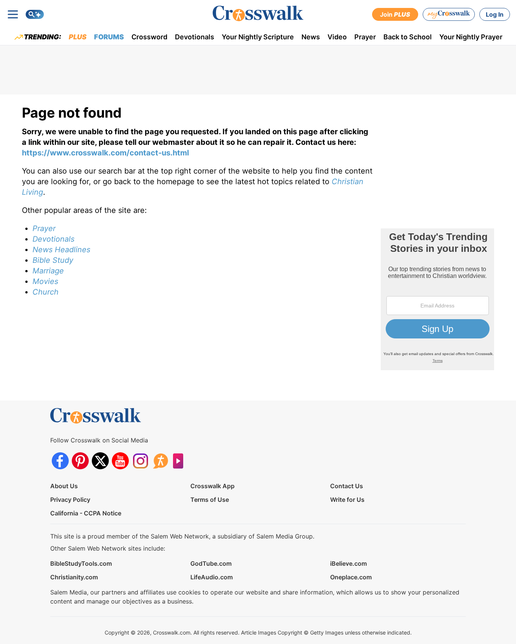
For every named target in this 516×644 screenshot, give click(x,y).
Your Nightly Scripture (258, 37)
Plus (78, 37)
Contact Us (346, 486)
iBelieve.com (348, 563)
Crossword (149, 37)
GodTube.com (211, 563)
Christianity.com (74, 577)
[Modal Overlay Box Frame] (437, 299)
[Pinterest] (80, 460)
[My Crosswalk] (449, 14)
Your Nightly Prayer (470, 37)
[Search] (35, 14)
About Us (64, 486)
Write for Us (347, 499)
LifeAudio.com (211, 577)
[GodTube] (180, 460)
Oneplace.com (351, 577)
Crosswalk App (212, 486)
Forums (109, 37)
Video (337, 37)
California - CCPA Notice (85, 513)
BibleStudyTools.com (81, 563)
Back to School (407, 37)
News (310, 37)
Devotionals (194, 37)
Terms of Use (209, 499)
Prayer (365, 37)
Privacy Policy (70, 499)
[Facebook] (60, 460)
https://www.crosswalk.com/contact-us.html (105, 152)
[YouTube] (120, 460)
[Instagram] (140, 460)
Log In (495, 14)
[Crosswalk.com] (258, 13)
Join (395, 14)
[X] (100, 460)
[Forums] (160, 460)
